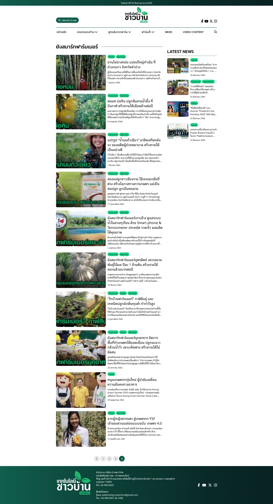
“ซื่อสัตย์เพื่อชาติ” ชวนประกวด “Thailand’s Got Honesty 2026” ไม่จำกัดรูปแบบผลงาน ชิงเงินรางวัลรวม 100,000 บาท (203, 114)
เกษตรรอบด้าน (85, 32)
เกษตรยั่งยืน (208, 81)
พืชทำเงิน (121, 56)
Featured (113, 95)
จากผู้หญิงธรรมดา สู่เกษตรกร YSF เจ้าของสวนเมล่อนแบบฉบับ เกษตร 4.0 (134, 421)
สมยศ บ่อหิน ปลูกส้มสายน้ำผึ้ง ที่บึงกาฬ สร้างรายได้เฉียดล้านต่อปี (130, 103)
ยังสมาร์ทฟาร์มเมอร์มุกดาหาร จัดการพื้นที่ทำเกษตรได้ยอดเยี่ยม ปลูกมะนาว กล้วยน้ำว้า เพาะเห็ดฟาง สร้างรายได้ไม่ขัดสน (134, 344)
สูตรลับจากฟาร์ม (118, 32)
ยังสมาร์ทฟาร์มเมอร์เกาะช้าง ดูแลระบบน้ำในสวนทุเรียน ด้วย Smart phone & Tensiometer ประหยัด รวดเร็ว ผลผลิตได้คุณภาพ (135, 225)
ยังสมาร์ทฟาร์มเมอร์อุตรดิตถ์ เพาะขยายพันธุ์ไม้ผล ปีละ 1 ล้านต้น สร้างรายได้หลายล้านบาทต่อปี (134, 264)
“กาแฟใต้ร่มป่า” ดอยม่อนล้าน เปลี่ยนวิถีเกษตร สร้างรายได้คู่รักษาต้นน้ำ (202, 89)
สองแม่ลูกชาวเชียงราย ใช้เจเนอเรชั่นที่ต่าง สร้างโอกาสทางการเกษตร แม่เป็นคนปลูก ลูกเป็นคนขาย (133, 183)
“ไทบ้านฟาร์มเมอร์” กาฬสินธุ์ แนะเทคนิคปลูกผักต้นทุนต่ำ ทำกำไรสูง (131, 301)
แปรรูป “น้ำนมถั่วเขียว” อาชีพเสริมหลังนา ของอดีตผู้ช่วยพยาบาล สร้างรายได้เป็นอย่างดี (134, 144)
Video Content (193, 32)
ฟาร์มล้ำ (146, 32)
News (168, 32)
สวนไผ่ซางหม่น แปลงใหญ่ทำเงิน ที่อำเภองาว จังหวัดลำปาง (131, 64)
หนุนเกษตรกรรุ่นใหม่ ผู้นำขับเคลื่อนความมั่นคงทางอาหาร (132, 382)
